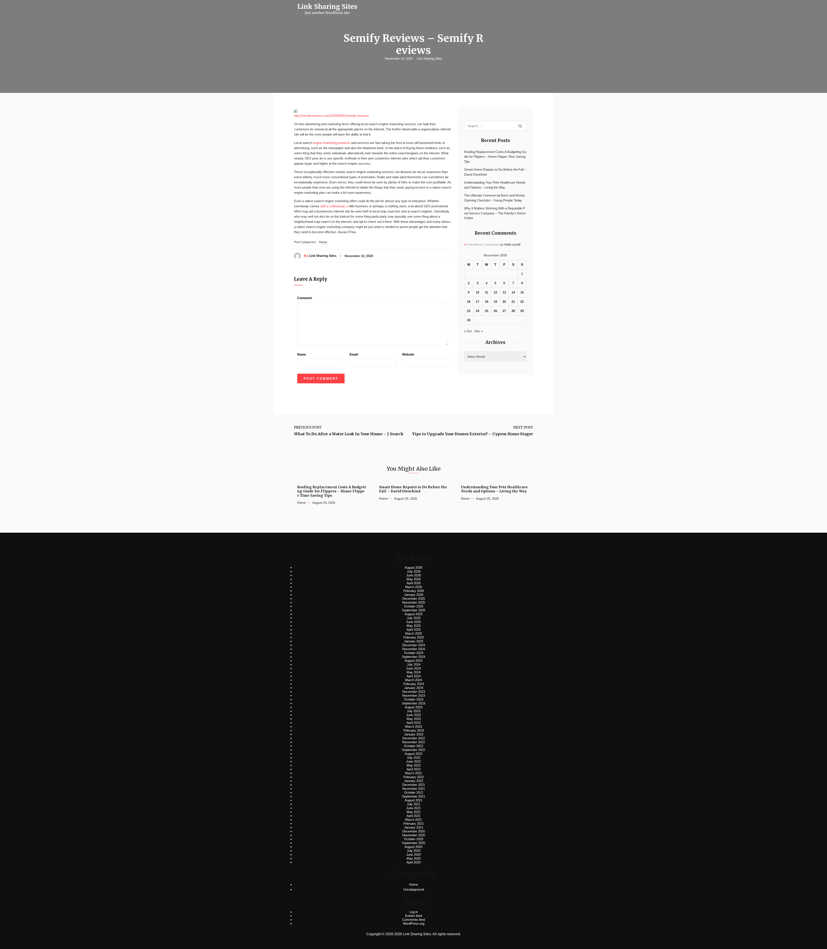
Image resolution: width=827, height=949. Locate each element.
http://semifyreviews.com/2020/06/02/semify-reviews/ (331, 115)
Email (354, 354)
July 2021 (413, 804)
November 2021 (413, 788)
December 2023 (413, 691)
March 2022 (413, 773)
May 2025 (414, 625)
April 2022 (414, 769)
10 (477, 292)
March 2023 (413, 726)
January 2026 (413, 594)
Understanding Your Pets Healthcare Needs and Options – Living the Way (494, 185)
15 (522, 292)
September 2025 (413, 610)
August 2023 (413, 707)
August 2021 (413, 800)
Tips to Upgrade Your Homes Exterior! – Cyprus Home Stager (472, 434)
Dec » (478, 331)
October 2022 (413, 746)
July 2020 (413, 850)
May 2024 (414, 672)
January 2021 (413, 827)
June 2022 (413, 761)
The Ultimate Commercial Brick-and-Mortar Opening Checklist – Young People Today (494, 198)
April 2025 (414, 629)
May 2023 (414, 719)
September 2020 (413, 843)
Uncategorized (413, 889)
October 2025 (413, 606)
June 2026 (413, 575)
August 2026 (413, 567)
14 (513, 292)
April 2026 (414, 583)
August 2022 (413, 753)
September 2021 (413, 796)
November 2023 (413, 695)
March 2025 (413, 633)
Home (323, 242)
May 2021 (414, 812)
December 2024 (413, 645)
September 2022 (413, 750)
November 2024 (413, 649)
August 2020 (413, 847)
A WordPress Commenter (483, 244)
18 (486, 301)
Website (408, 354)
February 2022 (413, 777)
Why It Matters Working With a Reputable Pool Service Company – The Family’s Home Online (494, 213)
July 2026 (413, 571)
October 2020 (413, 839)
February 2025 (413, 637)
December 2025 (413, 598)
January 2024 (413, 688)
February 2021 (413, 823)
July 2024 (413, 664)
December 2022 (413, 738)
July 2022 (413, 757)
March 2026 (413, 587)
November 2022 (413, 742)
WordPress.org (413, 923)
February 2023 (413, 730)
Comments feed (413, 919)
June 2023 (413, 715)
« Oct (468, 331)
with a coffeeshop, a (334, 206)
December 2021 (413, 785)
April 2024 (414, 676)
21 (513, 301)
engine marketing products (331, 143)
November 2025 (413, 602)
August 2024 (413, 660)
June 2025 (413, 622)
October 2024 (413, 653)
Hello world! (512, 244)
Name (301, 354)
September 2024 (413, 657)
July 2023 (413, 711)
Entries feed (413, 916)
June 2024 (413, 668)
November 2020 (413, 835)
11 (486, 292)
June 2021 (413, 808)
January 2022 (413, 781)
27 (504, 311)
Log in (413, 912)
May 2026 (414, 579)
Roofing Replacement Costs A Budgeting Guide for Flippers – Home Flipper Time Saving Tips (495, 156)
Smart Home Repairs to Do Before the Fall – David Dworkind (495, 172)
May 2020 (414, 858)
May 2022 (414, 765)
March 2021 (413, 819)
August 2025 (413, 614)
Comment (304, 298)
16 (468, 301)
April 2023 (414, 722)
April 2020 (414, 862)
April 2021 (414, 816)
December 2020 (413, 831)
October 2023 (413, 699)
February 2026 (413, 591)
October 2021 (413, 792)
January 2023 (413, 734)
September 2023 (413, 703)
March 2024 (413, 680)
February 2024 (413, 684)
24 (477, 311)
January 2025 (413, 641)
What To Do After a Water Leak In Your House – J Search (348, 434)
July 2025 (413, 618)
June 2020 (413, 854)
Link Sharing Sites (429, 58)
